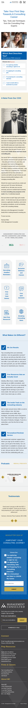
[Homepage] (14, 2)
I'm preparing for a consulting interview (14, 77)
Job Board (4, 675)
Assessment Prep (6, 661)
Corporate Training (6, 690)
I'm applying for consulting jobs (13, 71)
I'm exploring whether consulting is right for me (13, 65)
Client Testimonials (6, 686)
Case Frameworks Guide (8, 655)
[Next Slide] (25, 477)
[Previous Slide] (2, 477)
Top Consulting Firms (7, 670)
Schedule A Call (14, 627)
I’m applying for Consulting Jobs (13, 563)
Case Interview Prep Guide (8, 653)
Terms (21, 703)
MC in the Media (5, 694)
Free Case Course (6, 659)
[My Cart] (24, 2)
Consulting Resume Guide (8, 657)
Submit (14, 589)
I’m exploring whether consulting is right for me (14, 557)
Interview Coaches (6, 688)
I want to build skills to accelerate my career (12, 83)
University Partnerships (7, 692)
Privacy (25, 703)
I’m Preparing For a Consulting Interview (14, 569)
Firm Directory (5, 674)
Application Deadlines (7, 652)
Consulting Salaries (6, 672)
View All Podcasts (20, 463)
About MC (4, 684)
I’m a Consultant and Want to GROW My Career (14, 576)
